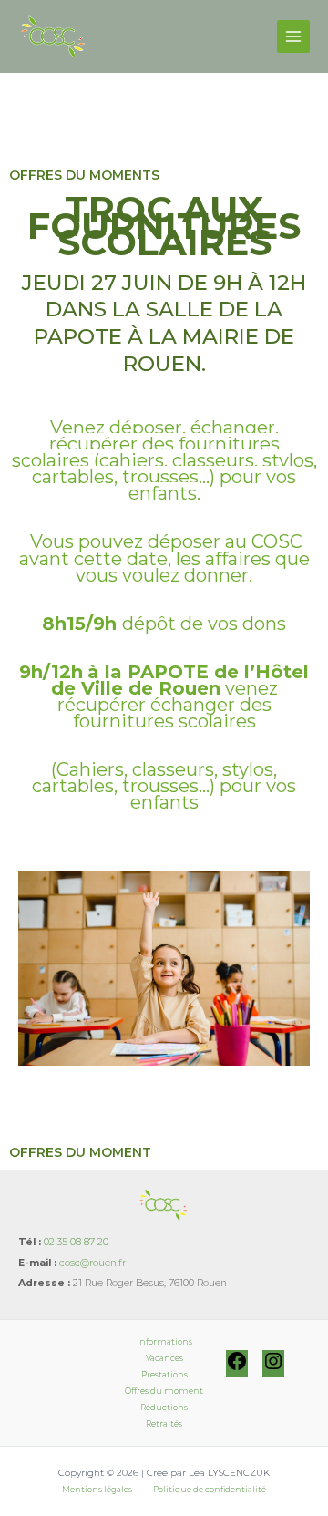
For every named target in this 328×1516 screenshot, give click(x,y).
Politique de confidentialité (209, 1489)
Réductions (164, 1407)
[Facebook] (237, 1368)
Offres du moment (164, 1391)
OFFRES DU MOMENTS (84, 175)
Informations (164, 1341)
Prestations (164, 1374)
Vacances (164, 1358)
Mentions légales (97, 1489)
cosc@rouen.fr (92, 1263)
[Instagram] (273, 1368)
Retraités (164, 1423)
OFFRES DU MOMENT (80, 1152)
